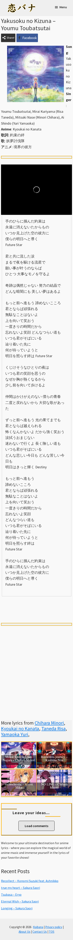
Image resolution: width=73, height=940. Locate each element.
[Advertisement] (36, 668)
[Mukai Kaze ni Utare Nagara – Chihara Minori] (18, 745)
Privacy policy (53, 927)
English (36, 610)
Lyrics (15, 603)
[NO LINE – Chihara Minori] (54, 772)
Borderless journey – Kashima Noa (54, 758)
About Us (24, 932)
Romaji (36, 603)
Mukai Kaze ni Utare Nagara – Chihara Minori (19, 758)
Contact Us (39, 932)
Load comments (36, 826)
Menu (63, 7)
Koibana (38, 927)
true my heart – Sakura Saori (20, 888)
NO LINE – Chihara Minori (54, 786)
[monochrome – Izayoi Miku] (18, 772)
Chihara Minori (49, 723)
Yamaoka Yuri (14, 734)
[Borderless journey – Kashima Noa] (54, 745)
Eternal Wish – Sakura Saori (20, 901)
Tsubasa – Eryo (11, 894)
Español (58, 603)
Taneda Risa (53, 728)
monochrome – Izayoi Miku (19, 786)
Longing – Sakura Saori (16, 908)
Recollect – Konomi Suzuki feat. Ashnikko (29, 881)
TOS (51, 932)
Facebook (29, 37)
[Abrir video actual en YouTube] (36, 189)
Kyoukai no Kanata (20, 728)
